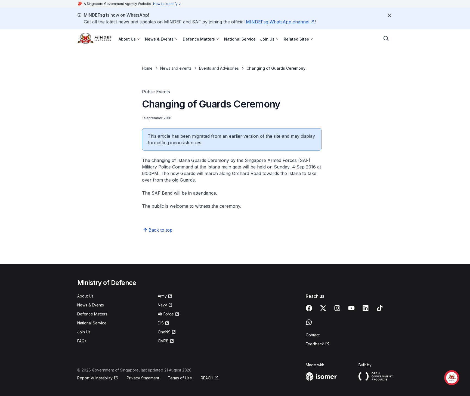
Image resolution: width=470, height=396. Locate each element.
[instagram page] (337, 308)
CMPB (163, 341)
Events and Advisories (219, 68)
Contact (313, 335)
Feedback (315, 344)
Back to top (160, 230)
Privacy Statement (143, 378)
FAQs (81, 341)
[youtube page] (351, 308)
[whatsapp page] (309, 322)
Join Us (84, 332)
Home (147, 68)
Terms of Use (180, 378)
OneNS (164, 332)
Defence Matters (92, 314)
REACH (207, 378)
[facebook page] (309, 308)
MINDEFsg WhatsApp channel (277, 21)
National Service (240, 39)
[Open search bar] (386, 38)
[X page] (323, 308)
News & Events (90, 305)
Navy (162, 305)
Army (162, 296)
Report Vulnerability (95, 378)
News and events (175, 68)
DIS (161, 323)
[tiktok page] (379, 308)
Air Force (166, 314)
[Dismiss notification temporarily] (389, 15)
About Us (85, 296)
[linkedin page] (365, 308)
